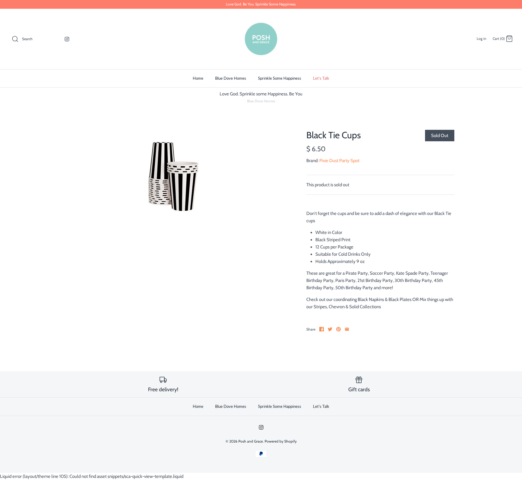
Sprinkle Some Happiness (279, 78)
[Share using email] (347, 329)
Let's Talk (321, 78)
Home (198, 78)
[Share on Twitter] (330, 329)
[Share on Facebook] (321, 329)
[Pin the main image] (338, 329)
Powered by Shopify (281, 441)
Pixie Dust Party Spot (339, 160)
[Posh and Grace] (261, 39)
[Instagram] (67, 39)
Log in (481, 38)
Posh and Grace (250, 441)
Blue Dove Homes (230, 78)
